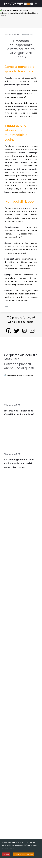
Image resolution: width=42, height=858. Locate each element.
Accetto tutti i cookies (23, 854)
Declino (6, 854)
